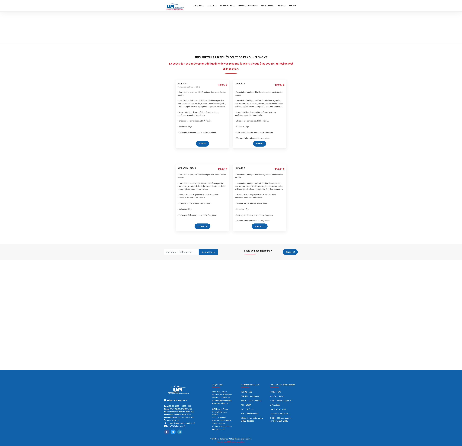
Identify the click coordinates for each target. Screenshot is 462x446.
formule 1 (182, 83)
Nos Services (198, 6)
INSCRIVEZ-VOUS (208, 252)
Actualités (212, 6)
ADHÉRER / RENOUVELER (247, 6)
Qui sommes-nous (227, 6)
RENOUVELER (202, 226)
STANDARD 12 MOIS (187, 168)
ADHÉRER (202, 144)
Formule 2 (240, 83)
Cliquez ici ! (290, 252)
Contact (292, 6)
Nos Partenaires (267, 6)
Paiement (281, 6)
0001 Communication (236, 442)
